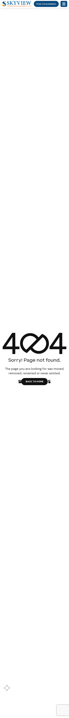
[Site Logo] (16, 4)
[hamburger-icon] (64, 4)
